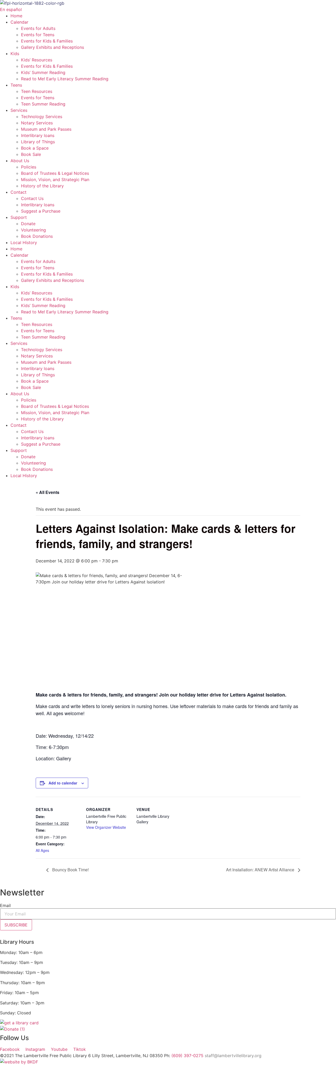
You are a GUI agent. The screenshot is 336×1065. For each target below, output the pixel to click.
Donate (28, 223)
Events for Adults (38, 28)
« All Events (47, 492)
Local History (23, 242)
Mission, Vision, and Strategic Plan (55, 179)
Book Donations (37, 236)
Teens (16, 85)
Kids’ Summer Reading (43, 72)
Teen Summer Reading (43, 104)
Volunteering (33, 230)
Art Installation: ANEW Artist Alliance (260, 870)
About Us (19, 160)
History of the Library (42, 185)
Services (18, 110)
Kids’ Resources (36, 59)
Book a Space (35, 148)
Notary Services (37, 122)
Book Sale (31, 154)
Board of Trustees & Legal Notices (55, 173)
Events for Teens (37, 34)
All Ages (42, 850)
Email (5, 905)
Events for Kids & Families (47, 41)
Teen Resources (36, 91)
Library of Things (38, 141)
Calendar (19, 22)
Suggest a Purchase (40, 211)
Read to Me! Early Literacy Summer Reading (64, 78)
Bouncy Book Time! (70, 870)
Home (16, 15)
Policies (28, 167)
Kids (14, 53)
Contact (18, 192)
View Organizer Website (106, 827)
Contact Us (32, 198)
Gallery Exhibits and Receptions (52, 47)
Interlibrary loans (37, 135)
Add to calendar (63, 782)
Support (18, 217)
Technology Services (41, 116)
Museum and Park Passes (46, 129)
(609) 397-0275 (187, 1055)
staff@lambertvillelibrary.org (233, 1055)
